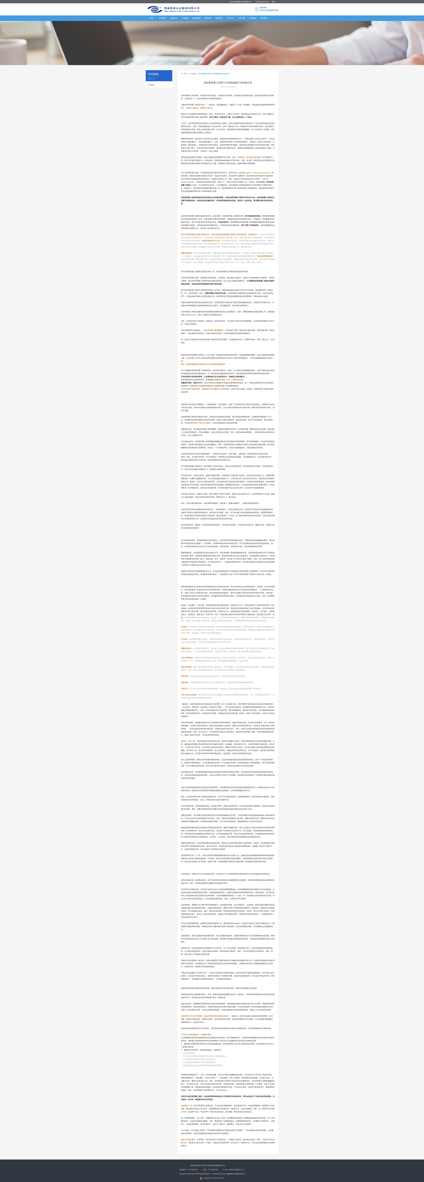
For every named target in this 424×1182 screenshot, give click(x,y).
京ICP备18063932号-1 (203, 1174)
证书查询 (252, 18)
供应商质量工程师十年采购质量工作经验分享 (214, 74)
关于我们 (162, 18)
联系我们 (264, 18)
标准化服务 (196, 18)
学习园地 (151, 85)
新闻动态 (173, 18)
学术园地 (153, 74)
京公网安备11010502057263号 (213, 1178)
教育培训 (218, 18)
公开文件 (230, 18)
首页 (151, 18)
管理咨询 (207, 18)
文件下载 (241, 18)
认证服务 (185, 18)
